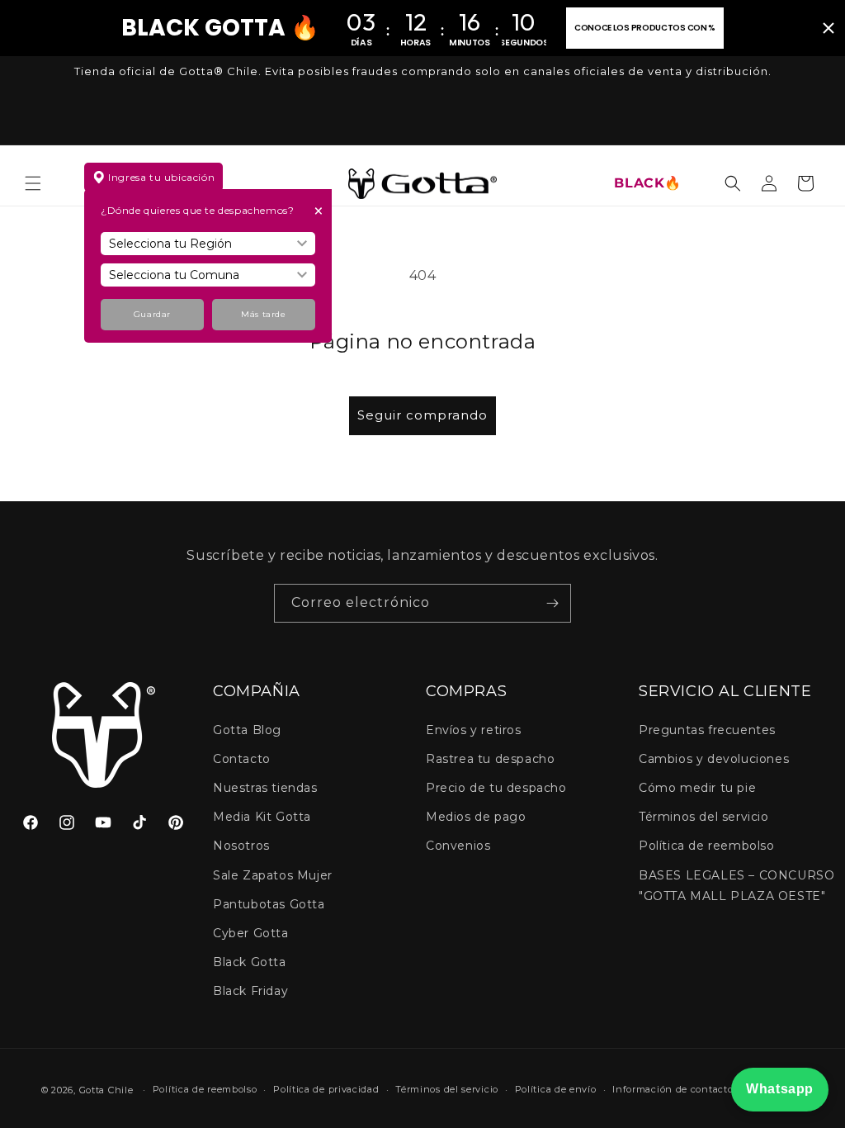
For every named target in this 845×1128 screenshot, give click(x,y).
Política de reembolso (707, 845)
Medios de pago (476, 816)
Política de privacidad (326, 1089)
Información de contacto (672, 1089)
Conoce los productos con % (644, 27)
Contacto (242, 758)
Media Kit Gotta (262, 816)
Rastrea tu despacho (490, 758)
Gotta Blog (247, 730)
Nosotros (241, 845)
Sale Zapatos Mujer (273, 875)
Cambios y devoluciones (714, 758)
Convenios (458, 845)
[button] (33, 183)
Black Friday (250, 990)
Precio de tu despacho (496, 787)
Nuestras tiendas (265, 787)
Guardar (152, 314)
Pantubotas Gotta (269, 904)
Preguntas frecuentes (707, 730)
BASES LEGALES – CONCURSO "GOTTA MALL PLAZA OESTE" (736, 885)
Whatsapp (780, 1089)
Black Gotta (249, 962)
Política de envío (556, 1089)
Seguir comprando (422, 415)
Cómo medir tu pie (697, 787)
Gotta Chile (106, 1090)
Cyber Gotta (251, 933)
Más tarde (263, 314)
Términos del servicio (704, 816)
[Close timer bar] (828, 28)
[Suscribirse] (552, 603)
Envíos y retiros (474, 730)
